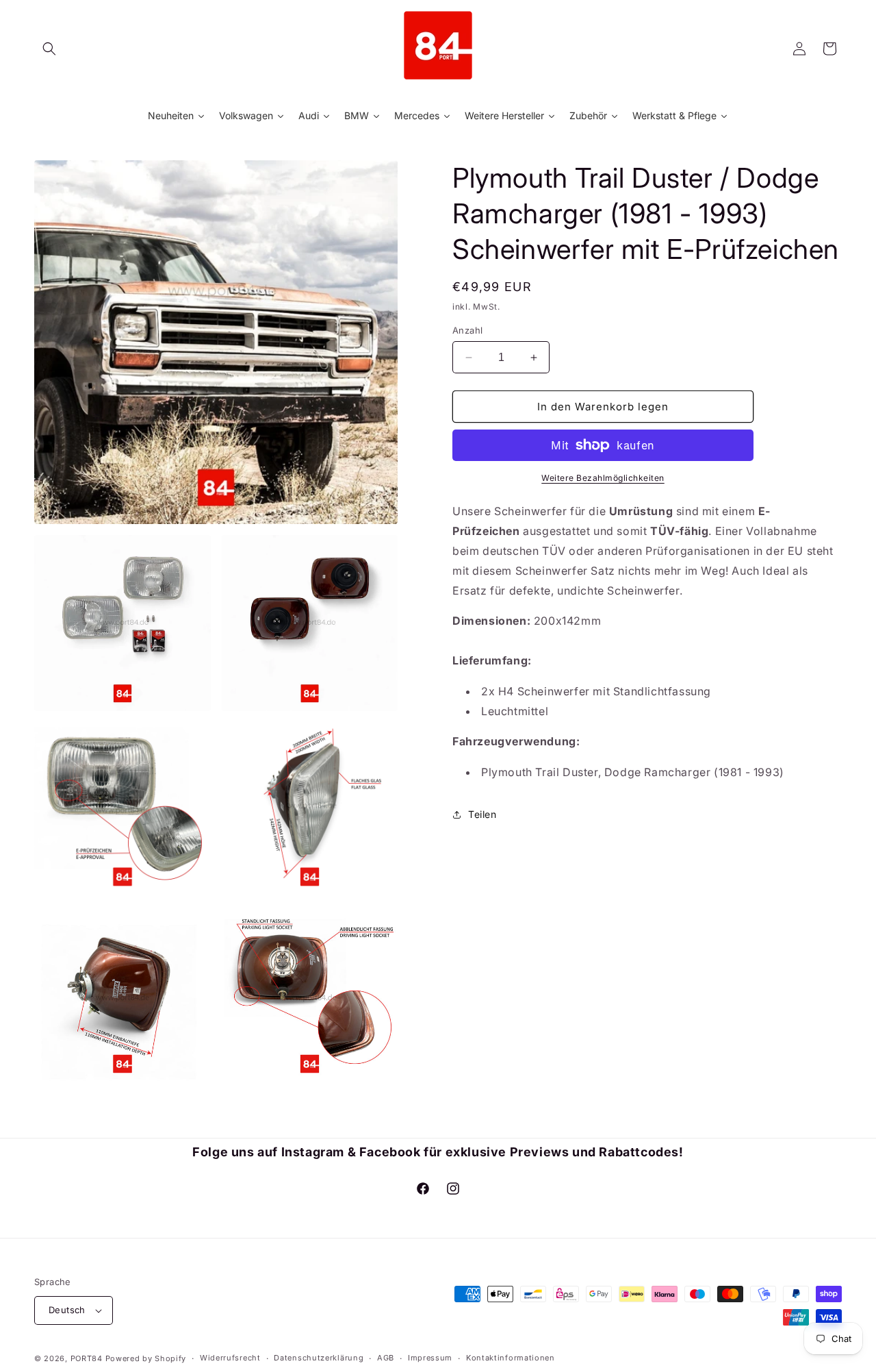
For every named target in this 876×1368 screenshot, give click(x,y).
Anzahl (467, 330)
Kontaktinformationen (510, 1358)
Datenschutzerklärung (318, 1358)
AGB (385, 1358)
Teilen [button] (482, 814)
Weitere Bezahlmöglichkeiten (603, 478)
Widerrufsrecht (230, 1358)
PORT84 (86, 1358)
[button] (49, 49)
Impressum (430, 1358)
